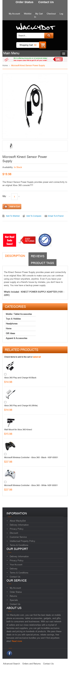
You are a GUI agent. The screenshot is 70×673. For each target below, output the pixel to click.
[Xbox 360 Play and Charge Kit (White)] (10, 394)
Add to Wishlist (13, 216)
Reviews (37, 256)
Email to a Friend (55, 216)
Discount (14, 533)
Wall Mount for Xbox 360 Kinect (18, 429)
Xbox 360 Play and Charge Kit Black (20, 377)
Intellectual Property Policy (22, 541)
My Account (14, 13)
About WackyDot (18, 520)
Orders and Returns (31, 663)
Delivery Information (19, 524)
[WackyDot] (35, 25)
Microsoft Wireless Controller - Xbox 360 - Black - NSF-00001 (31, 457)
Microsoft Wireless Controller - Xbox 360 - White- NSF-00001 (31, 485)
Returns (13, 596)
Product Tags (42, 263)
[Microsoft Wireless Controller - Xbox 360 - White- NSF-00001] (10, 474)
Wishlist (27, 13)
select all (37, 357)
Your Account (16, 564)
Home (5, 65)
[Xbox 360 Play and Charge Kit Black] (10, 366)
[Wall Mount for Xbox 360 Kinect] (10, 422)
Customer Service (18, 537)
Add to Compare (33, 216)
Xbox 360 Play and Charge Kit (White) (21, 405)
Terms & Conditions (19, 545)
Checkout (51, 13)
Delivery (13, 568)
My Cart (39, 13)
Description (15, 256)
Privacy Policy (16, 529)
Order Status (16, 592)
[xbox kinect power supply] (11, 146)
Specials (14, 600)
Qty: (4, 196)
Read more (17, 641)
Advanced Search (11, 663)
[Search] (48, 35)
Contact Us (15, 576)
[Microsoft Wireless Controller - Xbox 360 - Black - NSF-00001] (10, 446)
